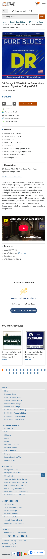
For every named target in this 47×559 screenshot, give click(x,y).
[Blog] (26, 536)
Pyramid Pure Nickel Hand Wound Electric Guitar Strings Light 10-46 (11, 354)
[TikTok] (18, 536)
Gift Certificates (10, 451)
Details (7, 129)
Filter (42, 16)
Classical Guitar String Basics (15, 479)
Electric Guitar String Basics (15, 485)
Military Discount (10, 448)
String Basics (9, 476)
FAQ (6, 432)
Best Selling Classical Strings (15, 410)
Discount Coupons (11, 444)
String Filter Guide (11, 470)
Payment (7, 438)
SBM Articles (9, 504)
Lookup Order (9, 460)
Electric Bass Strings (18, 22)
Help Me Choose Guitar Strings (16, 492)
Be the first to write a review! (23, 310)
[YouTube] (22, 536)
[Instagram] (14, 536)
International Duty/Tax (12, 457)
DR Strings (22, 253)
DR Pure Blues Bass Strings (12, 177)
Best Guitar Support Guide (14, 495)
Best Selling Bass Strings (14, 419)
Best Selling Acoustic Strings (15, 413)
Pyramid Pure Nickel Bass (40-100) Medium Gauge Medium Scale (34, 354)
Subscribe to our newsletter (15, 533)
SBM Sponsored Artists (13, 507)
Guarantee (5, 541)
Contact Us (8, 429)
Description (10, 165)
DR (30, 22)
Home (4, 22)
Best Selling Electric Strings (15, 416)
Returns (7, 454)
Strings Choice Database (13, 473)
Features (8, 246)
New (6, 391)
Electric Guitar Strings (12, 403)
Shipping (7, 435)
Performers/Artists (11, 517)
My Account (9, 441)
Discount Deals (10, 394)
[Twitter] (9, 536)
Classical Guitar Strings (13, 397)
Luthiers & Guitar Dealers (14, 523)
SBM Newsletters (11, 514)
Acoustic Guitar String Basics (15, 482)
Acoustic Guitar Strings (13, 400)
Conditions (22, 541)
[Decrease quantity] (4, 104)
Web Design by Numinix (10, 546)
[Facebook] (5, 536)
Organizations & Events (13, 520)
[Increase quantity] (14, 104)
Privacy (13, 541)
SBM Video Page (10, 511)
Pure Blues (38, 22)
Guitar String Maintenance (14, 488)
